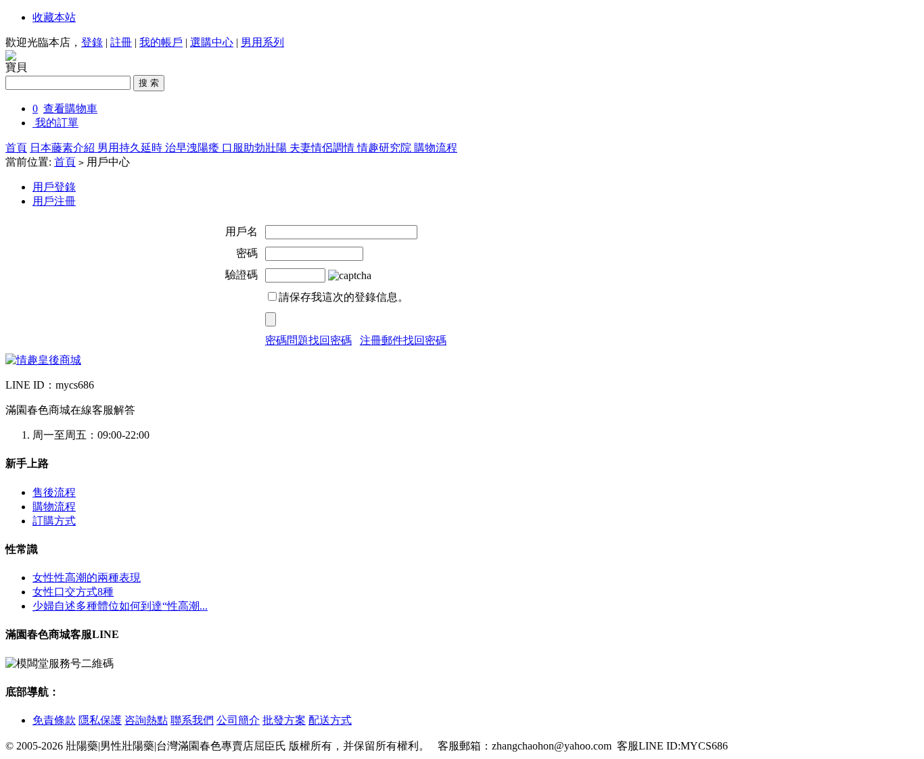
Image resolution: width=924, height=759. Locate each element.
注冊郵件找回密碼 (403, 340)
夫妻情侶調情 (323, 147)
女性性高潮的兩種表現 (86, 577)
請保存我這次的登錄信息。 (344, 297)
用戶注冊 (54, 201)
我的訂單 (56, 122)
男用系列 (262, 42)
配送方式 (330, 720)
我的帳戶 (161, 42)
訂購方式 (54, 521)
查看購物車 (70, 108)
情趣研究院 (385, 147)
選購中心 (211, 42)
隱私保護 (100, 720)
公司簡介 (238, 720)
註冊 (121, 42)
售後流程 (54, 492)
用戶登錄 (54, 187)
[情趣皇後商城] (43, 360)
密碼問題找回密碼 (308, 340)
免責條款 (54, 720)
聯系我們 (192, 720)
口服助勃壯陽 (256, 147)
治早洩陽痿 (193, 147)
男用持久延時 (131, 147)
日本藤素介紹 (63, 147)
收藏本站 (54, 17)
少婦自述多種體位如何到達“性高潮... (120, 606)
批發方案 (284, 720)
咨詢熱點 (146, 720)
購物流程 (435, 147)
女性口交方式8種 (73, 591)
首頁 (16, 147)
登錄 (92, 42)
